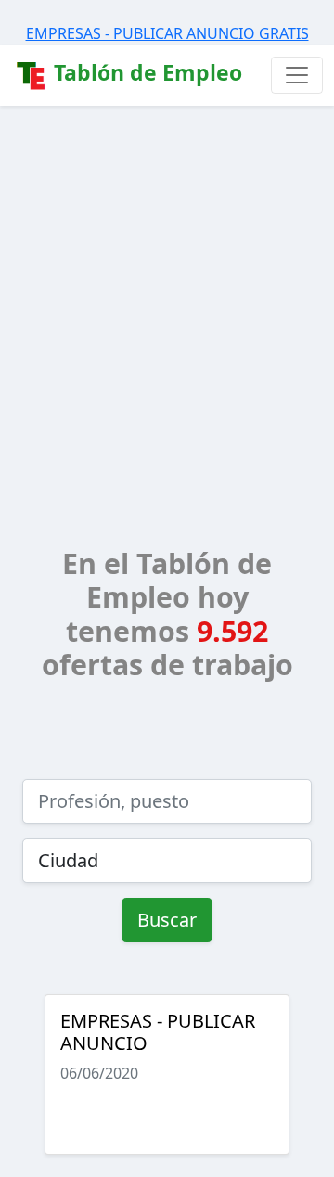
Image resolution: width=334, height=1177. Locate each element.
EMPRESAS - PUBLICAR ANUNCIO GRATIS (167, 33)
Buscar (167, 919)
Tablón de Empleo (145, 72)
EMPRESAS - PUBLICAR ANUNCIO (157, 1031)
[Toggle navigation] (297, 75)
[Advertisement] (167, 282)
